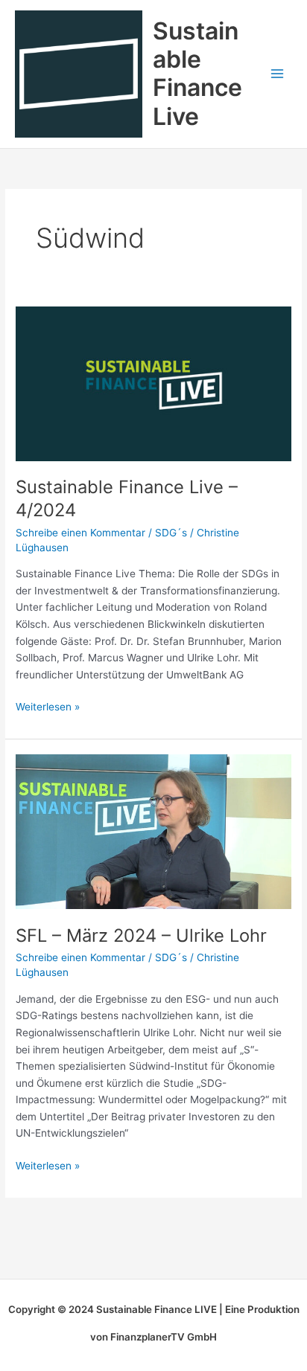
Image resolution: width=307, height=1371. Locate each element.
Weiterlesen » (48, 706)
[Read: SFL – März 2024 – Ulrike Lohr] (153, 831)
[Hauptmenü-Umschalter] (277, 74)
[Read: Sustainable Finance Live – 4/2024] (153, 383)
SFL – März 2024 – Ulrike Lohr (141, 935)
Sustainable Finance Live (197, 73)
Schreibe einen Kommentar (80, 533)
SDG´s (171, 533)
